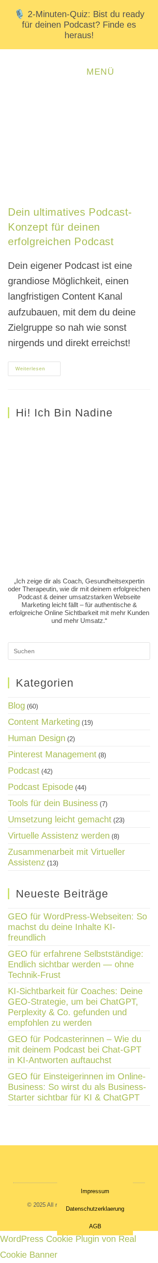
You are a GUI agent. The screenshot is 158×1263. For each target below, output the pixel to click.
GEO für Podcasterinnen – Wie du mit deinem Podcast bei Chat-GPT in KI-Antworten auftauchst (74, 1049)
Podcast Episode (40, 787)
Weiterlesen (38, 366)
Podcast (24, 770)
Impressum (95, 1191)
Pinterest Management (52, 754)
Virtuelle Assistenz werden (59, 835)
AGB (95, 1226)
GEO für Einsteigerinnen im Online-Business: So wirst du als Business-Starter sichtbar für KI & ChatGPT (77, 1086)
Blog (16, 705)
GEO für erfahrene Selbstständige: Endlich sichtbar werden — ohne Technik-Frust (76, 964)
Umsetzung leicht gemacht (59, 819)
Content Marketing (44, 722)
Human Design (36, 738)
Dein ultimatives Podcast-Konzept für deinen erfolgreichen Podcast (70, 226)
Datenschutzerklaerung (95, 1208)
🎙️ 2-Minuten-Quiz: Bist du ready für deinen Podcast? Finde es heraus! (79, 24)
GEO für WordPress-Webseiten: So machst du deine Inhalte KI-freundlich (77, 927)
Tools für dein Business (53, 803)
